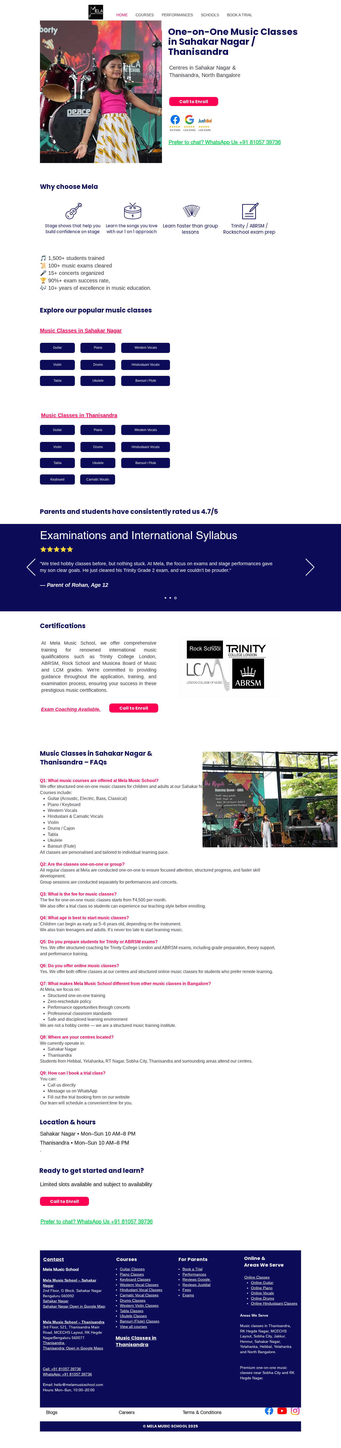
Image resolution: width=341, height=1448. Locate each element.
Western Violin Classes (139, 1305)
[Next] (310, 567)
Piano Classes (132, 1274)
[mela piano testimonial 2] (176, 598)
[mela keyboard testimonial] (171, 598)
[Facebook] (269, 1410)
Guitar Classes (132, 1269)
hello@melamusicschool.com (78, 1384)
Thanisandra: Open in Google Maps (73, 1348)
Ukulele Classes (133, 1316)
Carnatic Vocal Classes (139, 1295)
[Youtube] (282, 1410)
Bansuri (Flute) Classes (139, 1321)
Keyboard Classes (135, 1279)
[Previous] (31, 567)
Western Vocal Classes (139, 1285)
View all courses (133, 1326)
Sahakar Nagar (55, 1301)
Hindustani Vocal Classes (141, 1290)
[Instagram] (295, 1410)
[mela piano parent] (166, 598)
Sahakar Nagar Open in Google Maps (75, 1306)
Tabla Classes (131, 1311)
